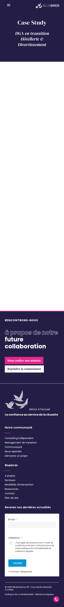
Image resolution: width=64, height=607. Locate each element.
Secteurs (10, 480)
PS (28, 587)
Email (11, 519)
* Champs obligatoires (20, 571)
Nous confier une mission (24, 360)
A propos (10, 475)
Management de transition (21, 442)
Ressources (11, 489)
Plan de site (11, 498)
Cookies (9, 589)
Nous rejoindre (13, 451)
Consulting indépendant (19, 438)
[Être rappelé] (56, 599)
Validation (14, 537)
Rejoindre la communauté (24, 368)
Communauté (13, 447)
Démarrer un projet (16, 456)
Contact (10, 493)
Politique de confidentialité (19, 594)
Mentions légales (44, 594)
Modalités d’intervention (19, 484)
